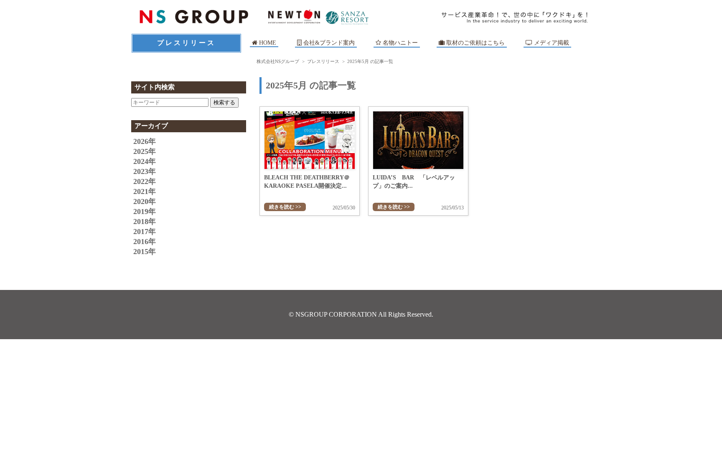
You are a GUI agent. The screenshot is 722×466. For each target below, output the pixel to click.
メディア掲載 (550, 43)
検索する (224, 102)
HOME (266, 43)
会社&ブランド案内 (329, 43)
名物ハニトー (399, 43)
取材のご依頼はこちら (475, 43)
